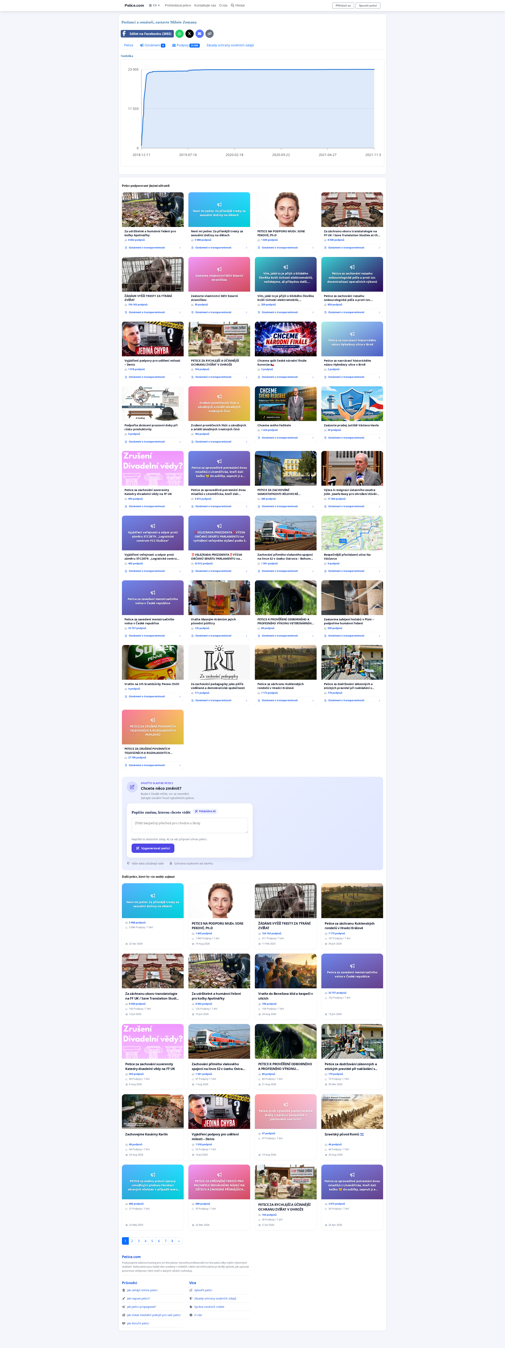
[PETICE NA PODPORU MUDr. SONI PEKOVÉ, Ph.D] (286, 222)
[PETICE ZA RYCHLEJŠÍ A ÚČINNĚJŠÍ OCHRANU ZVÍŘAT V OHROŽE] (219, 352)
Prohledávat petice (178, 5)
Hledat (240, 5)
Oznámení (154, 45)
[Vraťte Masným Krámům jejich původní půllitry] (219, 610)
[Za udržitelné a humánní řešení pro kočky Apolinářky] (153, 222)
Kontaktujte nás (205, 5)
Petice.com (134, 5)
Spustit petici (368, 5)
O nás (223, 5)
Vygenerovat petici (155, 848)
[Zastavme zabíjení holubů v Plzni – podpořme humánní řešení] (352, 610)
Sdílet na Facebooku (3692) (150, 34)
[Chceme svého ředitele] (286, 414)
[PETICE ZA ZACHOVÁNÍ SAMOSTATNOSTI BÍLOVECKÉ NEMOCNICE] (286, 481)
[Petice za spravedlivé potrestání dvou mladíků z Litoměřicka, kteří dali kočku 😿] (219, 481)
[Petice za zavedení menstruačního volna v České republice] (153, 610)
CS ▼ (156, 5)
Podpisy (187, 45)
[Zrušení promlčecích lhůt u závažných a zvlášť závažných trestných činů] (219, 416)
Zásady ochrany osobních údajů (230, 45)
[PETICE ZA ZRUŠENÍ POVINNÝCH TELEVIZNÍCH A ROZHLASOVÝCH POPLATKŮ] (153, 740)
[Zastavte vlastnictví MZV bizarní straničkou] (219, 287)
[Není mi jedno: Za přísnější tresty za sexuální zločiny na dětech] (219, 222)
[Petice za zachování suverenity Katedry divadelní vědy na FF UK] (153, 481)
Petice (128, 45)
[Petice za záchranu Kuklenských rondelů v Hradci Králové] (286, 675)
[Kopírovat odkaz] (209, 34)
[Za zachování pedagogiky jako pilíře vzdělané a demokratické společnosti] (219, 675)
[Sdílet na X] (189, 34)
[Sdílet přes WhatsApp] (179, 34)
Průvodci (129, 1282)
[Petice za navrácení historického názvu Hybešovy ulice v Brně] (352, 352)
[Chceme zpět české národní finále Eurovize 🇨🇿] (286, 352)
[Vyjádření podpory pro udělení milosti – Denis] (153, 352)
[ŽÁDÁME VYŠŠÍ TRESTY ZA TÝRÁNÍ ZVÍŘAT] (153, 287)
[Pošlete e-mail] (199, 34)
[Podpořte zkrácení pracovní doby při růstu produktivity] (153, 416)
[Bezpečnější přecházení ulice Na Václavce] (352, 546)
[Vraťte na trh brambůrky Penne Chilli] (153, 673)
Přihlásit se (343, 5)
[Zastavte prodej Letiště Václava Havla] (352, 414)
